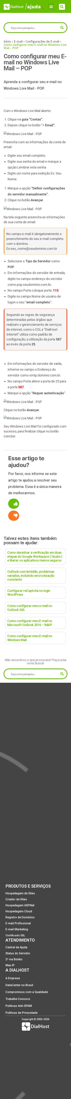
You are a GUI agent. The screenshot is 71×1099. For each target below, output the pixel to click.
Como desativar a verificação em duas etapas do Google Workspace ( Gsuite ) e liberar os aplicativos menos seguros (34, 556)
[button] (51, 6)
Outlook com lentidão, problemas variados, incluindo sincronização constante (30, 575)
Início (7, 41)
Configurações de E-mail (42, 41)
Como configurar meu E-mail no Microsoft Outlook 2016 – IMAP (29, 623)
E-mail (18, 41)
